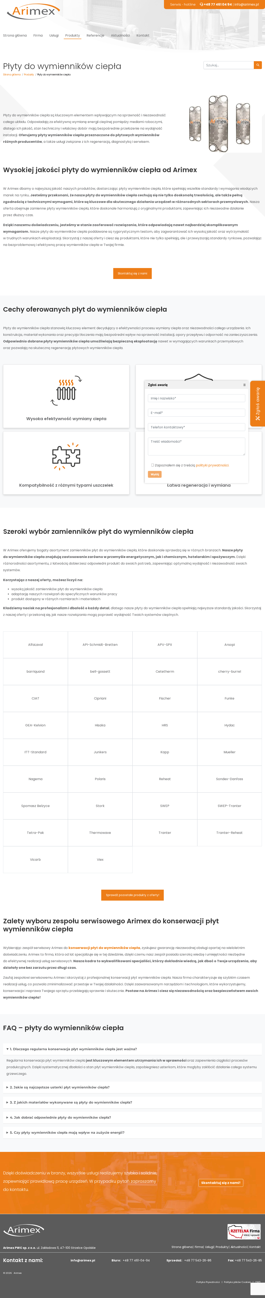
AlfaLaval (35, 644)
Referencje (95, 35)
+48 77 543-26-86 (197, 1260)
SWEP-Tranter (229, 805)
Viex (100, 859)
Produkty (72, 35)
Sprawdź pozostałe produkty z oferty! (132, 895)
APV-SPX (165, 644)
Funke (229, 698)
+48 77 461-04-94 (136, 1260)
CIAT (35, 698)
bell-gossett (100, 671)
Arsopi (229, 644)
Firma (38, 35)
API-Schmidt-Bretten (100, 644)
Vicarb (35, 859)
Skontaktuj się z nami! (221, 1182)
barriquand (35, 671)
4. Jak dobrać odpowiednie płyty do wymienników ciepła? (60, 1117)
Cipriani (100, 698)
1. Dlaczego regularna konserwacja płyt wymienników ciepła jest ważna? (73, 1049)
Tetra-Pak (35, 832)
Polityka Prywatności (208, 1282)
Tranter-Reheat (229, 832)
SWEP (164, 805)
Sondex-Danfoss (229, 779)
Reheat (165, 779)
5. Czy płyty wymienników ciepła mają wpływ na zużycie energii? (67, 1133)
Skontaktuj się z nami (132, 273)
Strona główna (15, 35)
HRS (165, 725)
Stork (100, 805)
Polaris (100, 779)
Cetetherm (165, 671)
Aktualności (120, 35)
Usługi (54, 35)
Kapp (164, 752)
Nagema (35, 779)
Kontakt (142, 35)
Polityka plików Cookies (237, 1282)
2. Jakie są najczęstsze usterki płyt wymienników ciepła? (60, 1087)
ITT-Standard (35, 752)
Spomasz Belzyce (35, 805)
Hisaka (100, 725)
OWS (258, 1282)
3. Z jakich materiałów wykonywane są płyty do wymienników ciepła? (71, 1102)
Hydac (229, 725)
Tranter (165, 832)
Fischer (165, 698)
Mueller (230, 752)
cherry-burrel (229, 671)
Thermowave (100, 832)
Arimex (18, 1273)
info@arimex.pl (247, 4)
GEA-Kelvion (35, 725)
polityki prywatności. (212, 465)
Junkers (100, 752)
